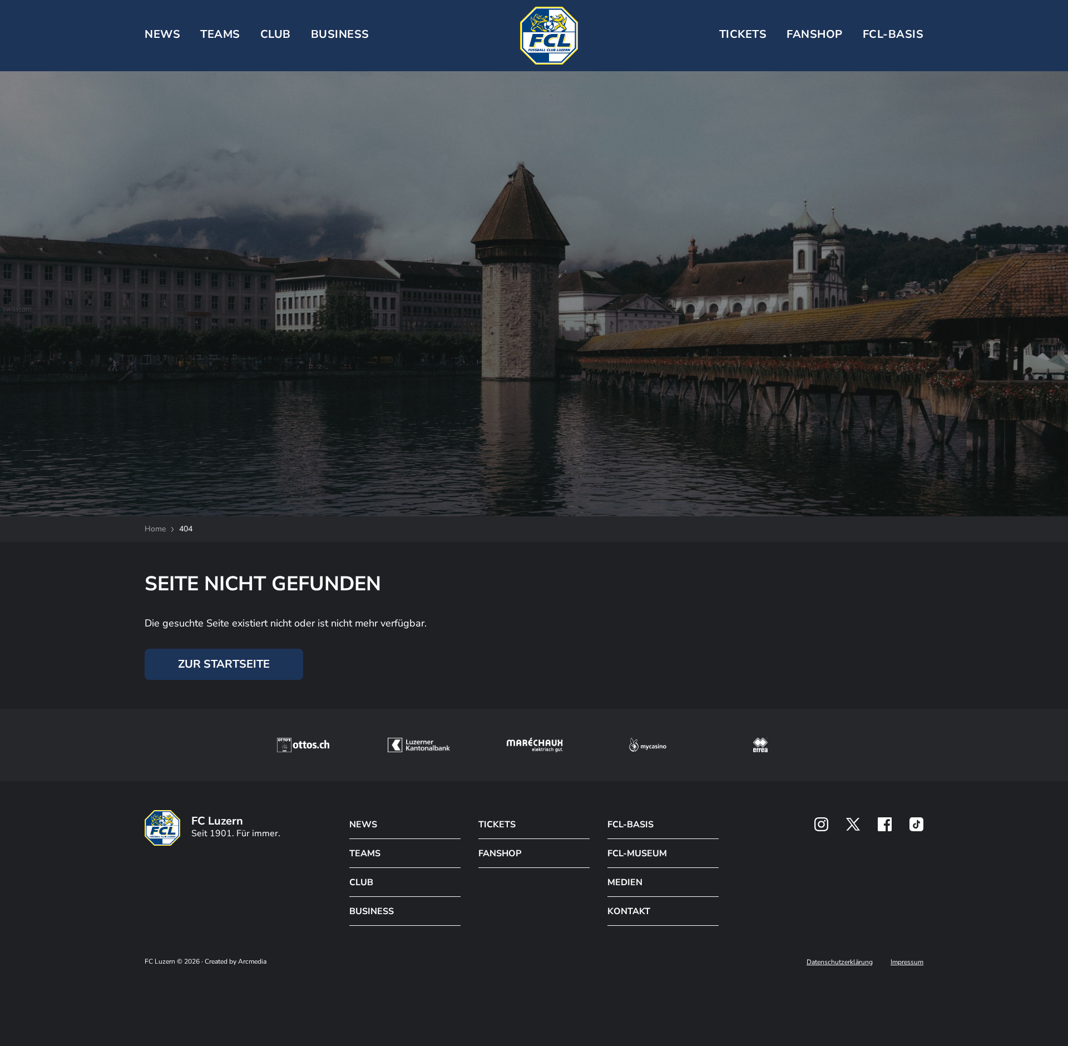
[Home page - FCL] (549, 36)
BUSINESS (340, 34)
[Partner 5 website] (760, 745)
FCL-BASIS (630, 824)
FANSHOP (499, 853)
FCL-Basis (893, 34)
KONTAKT (628, 911)
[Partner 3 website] (535, 745)
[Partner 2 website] (418, 745)
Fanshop (815, 34)
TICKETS (743, 34)
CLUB (275, 34)
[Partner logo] (821, 824)
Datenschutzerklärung (840, 962)
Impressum (907, 962)
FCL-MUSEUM (637, 853)
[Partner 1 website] (303, 745)
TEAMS (220, 34)
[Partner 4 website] (648, 745)
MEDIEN (624, 882)
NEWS (162, 34)
